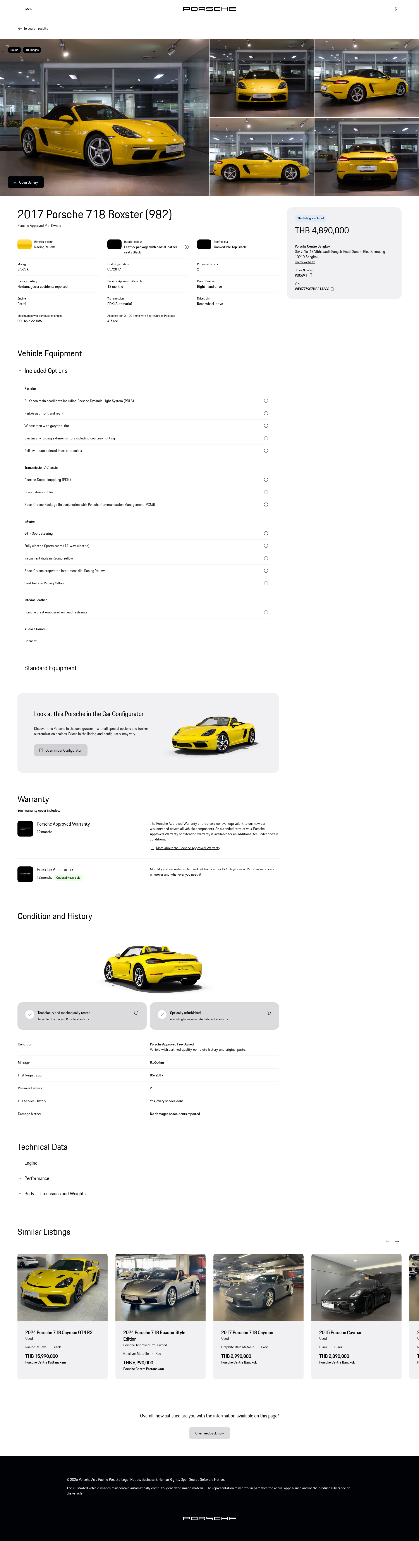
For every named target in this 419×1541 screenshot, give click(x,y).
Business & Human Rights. (161, 1479)
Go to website (305, 262)
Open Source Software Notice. (203, 1479)
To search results (36, 28)
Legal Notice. (131, 1479)
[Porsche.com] (209, 9)
